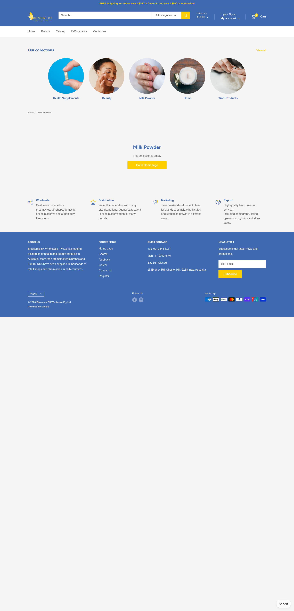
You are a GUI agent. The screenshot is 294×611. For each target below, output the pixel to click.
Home (31, 31)
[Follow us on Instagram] (141, 299)
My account (228, 18)
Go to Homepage (147, 165)
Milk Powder (44, 112)
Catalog (60, 31)
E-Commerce (79, 31)
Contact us (99, 31)
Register (104, 276)
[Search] (185, 15)
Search (103, 254)
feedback (104, 259)
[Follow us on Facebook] (134, 299)
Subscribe (230, 274)
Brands (45, 31)
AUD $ (33, 293)
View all (261, 50)
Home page (106, 248)
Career (103, 265)
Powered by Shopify (38, 306)
